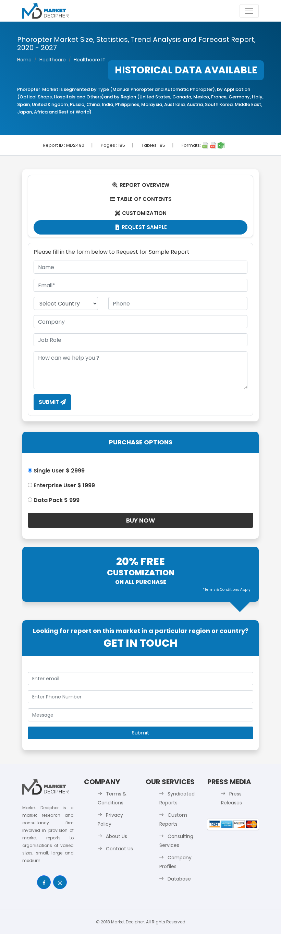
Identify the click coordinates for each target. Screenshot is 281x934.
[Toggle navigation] (249, 11)
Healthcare (52, 59)
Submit (49, 402)
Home (24, 59)
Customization (141, 213)
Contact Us (119, 848)
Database (179, 878)
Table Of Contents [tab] (141, 199)
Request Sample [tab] (141, 227)
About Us (116, 836)
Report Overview (140, 185)
